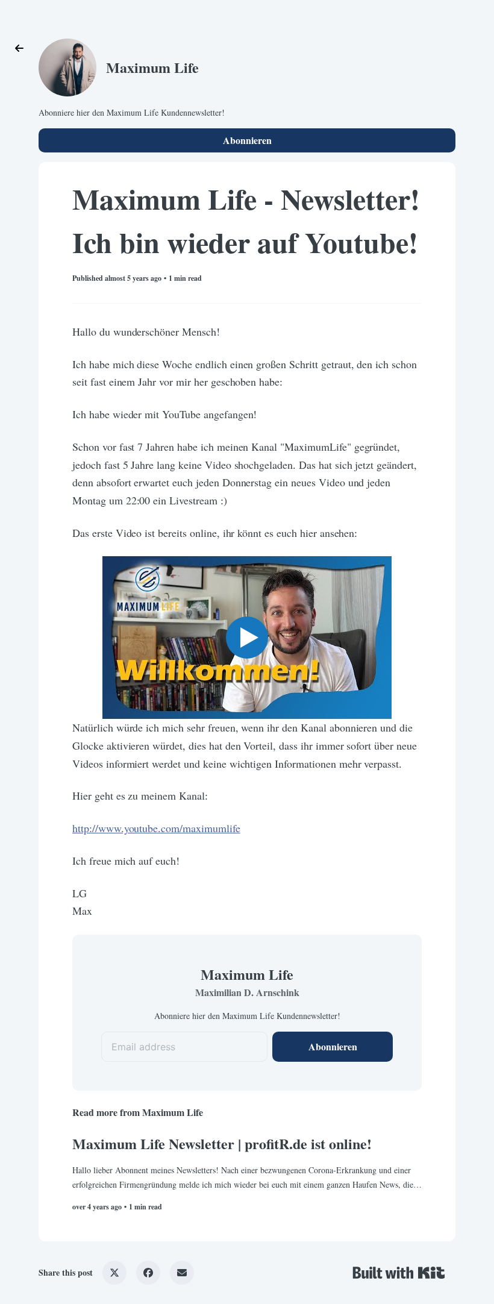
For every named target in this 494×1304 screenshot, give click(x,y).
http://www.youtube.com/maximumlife (156, 828)
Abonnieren (247, 140)
